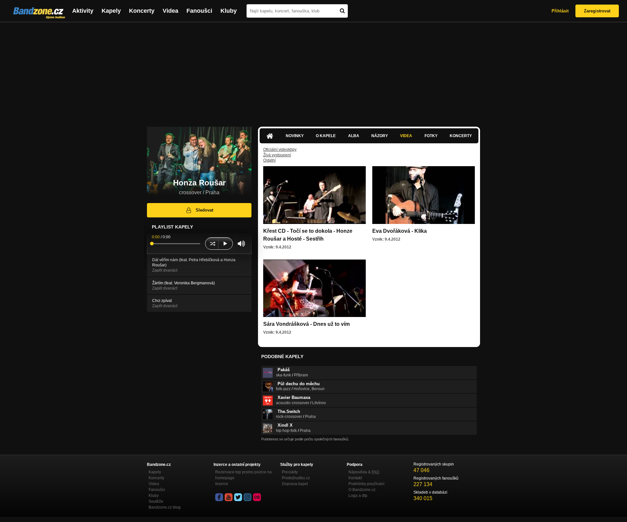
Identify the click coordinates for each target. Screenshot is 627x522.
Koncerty (141, 11)
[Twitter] (238, 497)
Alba (353, 136)
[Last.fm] (257, 497)
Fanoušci (199, 11)
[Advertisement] (313, 71)
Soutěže (156, 501)
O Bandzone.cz (362, 489)
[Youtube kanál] (229, 497)
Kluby (228, 11)
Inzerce (221, 484)
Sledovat (204, 210)
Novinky (295, 136)
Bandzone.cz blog (165, 507)
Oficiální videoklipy (280, 149)
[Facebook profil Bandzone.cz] (219, 497)
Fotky (431, 136)
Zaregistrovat (597, 10)
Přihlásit (560, 10)
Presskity (290, 472)
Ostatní (269, 160)
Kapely (111, 11)
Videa (170, 11)
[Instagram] (247, 497)
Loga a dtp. (358, 495)
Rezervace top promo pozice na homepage (243, 475)
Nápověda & (363, 472)
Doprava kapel (295, 484)
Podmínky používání (366, 484)
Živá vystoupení (277, 155)
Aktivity (82, 11)
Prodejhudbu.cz (296, 478)
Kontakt (355, 478)
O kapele (326, 136)
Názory (379, 136)
